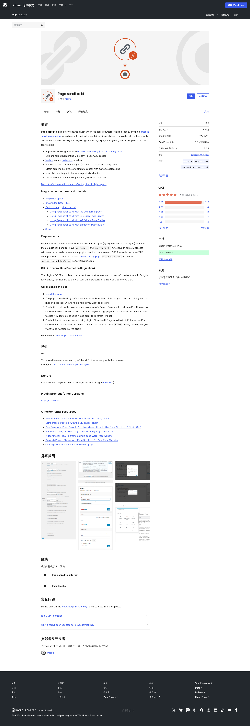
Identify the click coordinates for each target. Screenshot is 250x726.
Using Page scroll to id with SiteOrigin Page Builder (77, 216)
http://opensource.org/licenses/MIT (71, 364)
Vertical (49, 160)
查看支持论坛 (165, 259)
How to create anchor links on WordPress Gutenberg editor (77, 418)
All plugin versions (50, 400)
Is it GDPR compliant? (53, 615)
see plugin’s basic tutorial (69, 335)
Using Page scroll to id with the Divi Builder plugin (76, 211)
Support (49, 229)
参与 (151, 683)
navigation (187, 161)
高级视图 (163, 175)
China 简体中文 (46, 710)
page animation (201, 161)
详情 (46, 111)
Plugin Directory (19, 14)
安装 (69, 111)
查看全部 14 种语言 (200, 154)
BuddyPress (202, 697)
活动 (151, 688)
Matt (198, 688)
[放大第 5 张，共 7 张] (146, 464)
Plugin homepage (54, 198)
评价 (58, 111)
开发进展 (83, 111)
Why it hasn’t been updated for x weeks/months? (67, 625)
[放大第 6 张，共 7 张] (146, 486)
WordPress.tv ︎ (111, 697)
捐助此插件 (164, 283)
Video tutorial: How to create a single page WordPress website (79, 435)
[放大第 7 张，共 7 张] (146, 508)
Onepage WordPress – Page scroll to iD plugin (69, 444)
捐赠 (152, 692)
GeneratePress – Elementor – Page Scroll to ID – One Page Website (81, 440)
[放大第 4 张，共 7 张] (109, 489)
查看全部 (204, 227)
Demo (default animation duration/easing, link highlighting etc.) (74, 184)
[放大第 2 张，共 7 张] (109, 464)
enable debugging (89, 256)
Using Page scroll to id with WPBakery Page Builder (77, 220)
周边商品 (154, 697)
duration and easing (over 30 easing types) (100, 151)
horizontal (67, 160)
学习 (105, 683)
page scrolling (187, 167)
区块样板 (62, 697)
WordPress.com (204, 683)
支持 (206, 111)
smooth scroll (202, 167)
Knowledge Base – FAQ (57, 202)
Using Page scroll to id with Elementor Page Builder (77, 224)
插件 (60, 692)
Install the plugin (53, 294)
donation (107, 382)
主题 (60, 688)
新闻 (14, 688)
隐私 (14, 697)
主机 (14, 692)
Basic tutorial (52, 207)
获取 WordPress (236, 5)
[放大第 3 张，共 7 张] (109, 484)
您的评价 (163, 227)
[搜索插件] (42, 25)
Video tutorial (69, 207)
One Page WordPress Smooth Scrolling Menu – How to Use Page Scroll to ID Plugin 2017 (93, 427)
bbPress (200, 692)
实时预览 (203, 96)
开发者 (106, 692)
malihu (68, 98)
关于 (14, 683)
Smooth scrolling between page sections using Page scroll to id (79, 431)
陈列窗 (61, 683)
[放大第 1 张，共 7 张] (72, 464)
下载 (191, 96)
